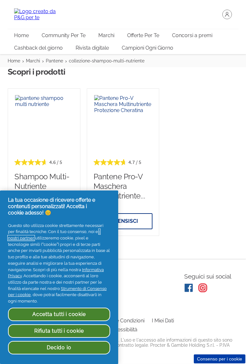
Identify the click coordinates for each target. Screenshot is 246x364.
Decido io (59, 347)
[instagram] (202, 287)
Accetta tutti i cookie (59, 314)
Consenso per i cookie (219, 358)
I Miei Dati (163, 321)
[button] (227, 14)
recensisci (123, 221)
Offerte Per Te (143, 35)
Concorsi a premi (192, 35)
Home (21, 35)
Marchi (106, 35)
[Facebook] (188, 287)
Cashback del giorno (38, 48)
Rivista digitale (92, 48)
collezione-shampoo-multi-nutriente (106, 60)
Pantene (54, 60)
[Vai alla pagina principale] (39, 14)
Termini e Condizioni (121, 321)
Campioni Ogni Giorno (147, 48)
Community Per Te (64, 35)
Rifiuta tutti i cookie (59, 331)
